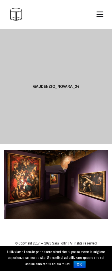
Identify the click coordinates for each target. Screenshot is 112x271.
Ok (79, 264)
